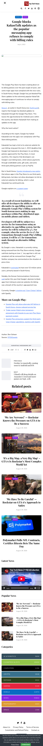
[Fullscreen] (39, 588)
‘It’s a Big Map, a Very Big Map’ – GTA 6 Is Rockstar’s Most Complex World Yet (21, 461)
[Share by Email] (35, 350)
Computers (21, 668)
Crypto (8, 519)
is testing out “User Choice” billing (28, 290)
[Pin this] (32, 350)
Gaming (8, 397)
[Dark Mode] (35, 8)
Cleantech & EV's (21, 662)
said (3, 279)
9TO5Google (12, 337)
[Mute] (35, 588)
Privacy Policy (18, 727)
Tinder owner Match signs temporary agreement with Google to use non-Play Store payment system (23, 313)
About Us (6, 727)
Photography (21, 704)
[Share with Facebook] (25, 350)
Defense (21, 680)
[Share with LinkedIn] (30, 350)
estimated (15, 268)
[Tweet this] (27, 350)
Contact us (35, 730)
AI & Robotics (21, 656)
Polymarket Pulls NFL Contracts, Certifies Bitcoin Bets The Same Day (21, 543)
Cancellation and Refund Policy (16, 730)
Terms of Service (32, 727)
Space (21, 710)
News (25, 17)
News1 (4, 108)
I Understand (26, 744)
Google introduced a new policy (28, 171)
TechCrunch (34, 108)
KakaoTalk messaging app (21, 345)
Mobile (18, 17)
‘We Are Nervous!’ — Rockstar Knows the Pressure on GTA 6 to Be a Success (21, 420)
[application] (21, 579)
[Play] (4, 588)
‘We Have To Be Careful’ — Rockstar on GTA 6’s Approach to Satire (22, 502)
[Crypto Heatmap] (39, 8)
